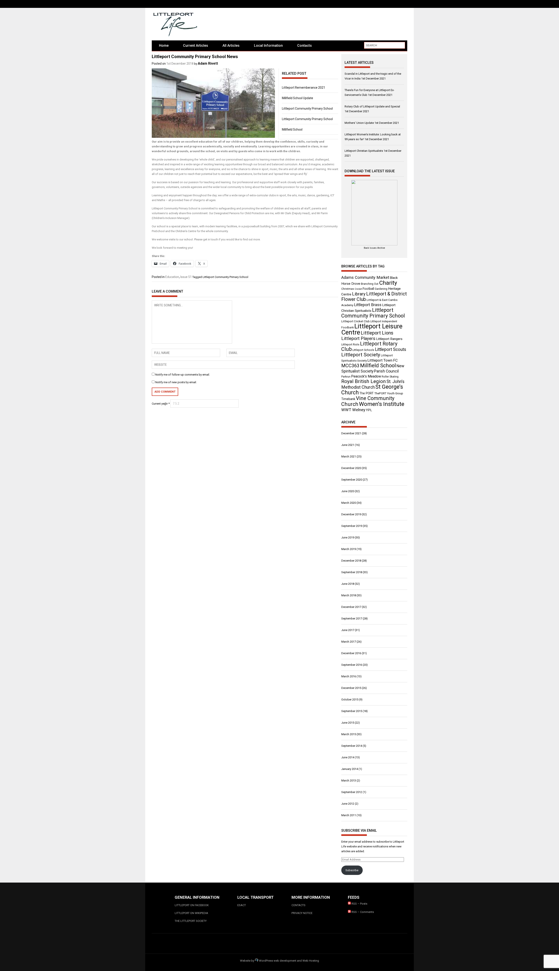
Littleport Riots (350, 344)
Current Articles (195, 45)
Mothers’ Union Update (359, 122)
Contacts (304, 45)
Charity (388, 282)
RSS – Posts (359, 903)
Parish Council (386, 371)
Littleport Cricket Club (355, 321)
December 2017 (351, 607)
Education (172, 277)
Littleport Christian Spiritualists (364, 150)
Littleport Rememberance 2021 (303, 87)
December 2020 (351, 468)
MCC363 (350, 365)
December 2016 (351, 653)
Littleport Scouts (390, 349)
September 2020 (351, 479)
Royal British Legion (363, 381)
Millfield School (292, 129)
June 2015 (347, 722)
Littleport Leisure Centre (371, 329)
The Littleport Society (191, 921)
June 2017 (347, 630)
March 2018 (348, 595)
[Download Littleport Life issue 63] (374, 212)
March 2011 (348, 815)
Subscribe (351, 870)
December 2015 (351, 688)
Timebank (348, 399)
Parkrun (345, 376)
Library (359, 294)
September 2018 (351, 572)
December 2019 (351, 514)
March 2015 (348, 734)
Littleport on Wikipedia (191, 913)
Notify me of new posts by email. (176, 382)
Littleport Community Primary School (307, 108)
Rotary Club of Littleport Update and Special (372, 106)
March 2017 (348, 641)
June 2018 (347, 583)
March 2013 (348, 780)
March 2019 (348, 549)
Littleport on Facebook (192, 905)
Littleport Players (358, 338)
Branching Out (369, 283)
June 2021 (347, 445)
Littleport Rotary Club (369, 346)
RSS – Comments (362, 912)
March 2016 (348, 676)
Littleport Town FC (382, 360)
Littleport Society (360, 355)
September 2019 (351, 526)
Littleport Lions (377, 333)
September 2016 (351, 664)
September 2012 (351, 792)
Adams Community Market (365, 277)
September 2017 (351, 618)
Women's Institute (381, 404)
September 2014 (351, 745)
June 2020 (347, 491)
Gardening (381, 288)
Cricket (358, 289)
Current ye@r (161, 403)
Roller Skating (390, 376)
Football (368, 288)
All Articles (231, 45)
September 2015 (351, 711)
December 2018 (351, 560)
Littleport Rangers (389, 339)
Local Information (268, 45)
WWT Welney (353, 409)
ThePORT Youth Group (388, 393)
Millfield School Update (297, 98)
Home (164, 45)
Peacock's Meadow (366, 376)
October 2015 (349, 699)
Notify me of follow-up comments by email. (182, 374)
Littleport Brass (367, 304)
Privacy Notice (302, 913)
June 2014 (347, 757)
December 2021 (351, 433)
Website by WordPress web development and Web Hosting (279, 960)
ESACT (241, 905)
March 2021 (348, 456)
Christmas (347, 288)
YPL (369, 410)
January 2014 (349, 769)
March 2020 (348, 502)
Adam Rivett (208, 63)
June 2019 (347, 537)
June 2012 (347, 803)
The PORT (366, 393)
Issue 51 (186, 277)
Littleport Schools (363, 350)
